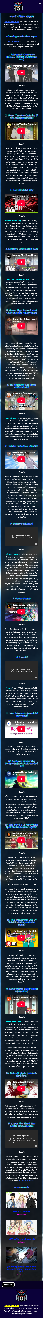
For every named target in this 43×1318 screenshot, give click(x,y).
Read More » (21, 1214)
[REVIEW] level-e (21, 1211)
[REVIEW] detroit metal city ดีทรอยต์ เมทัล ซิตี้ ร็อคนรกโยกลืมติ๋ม (21, 1269)
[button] (40, 3)
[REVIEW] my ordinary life (21, 1239)
